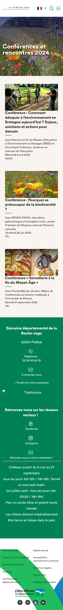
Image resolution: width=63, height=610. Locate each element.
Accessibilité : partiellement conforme (46, 559)
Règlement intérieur (13, 564)
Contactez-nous (31, 374)
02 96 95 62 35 (31, 360)
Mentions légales (42, 568)
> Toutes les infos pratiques (31, 382)
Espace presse (40, 550)
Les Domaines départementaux (11, 580)
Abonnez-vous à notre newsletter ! (31, 457)
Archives (7, 572)
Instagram (31, 443)
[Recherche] (52, 8)
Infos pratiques (10, 550)
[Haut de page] (54, 596)
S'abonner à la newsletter (16, 557)
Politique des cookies (44, 582)
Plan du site (39, 575)
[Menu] (58, 8)
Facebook (31, 428)
